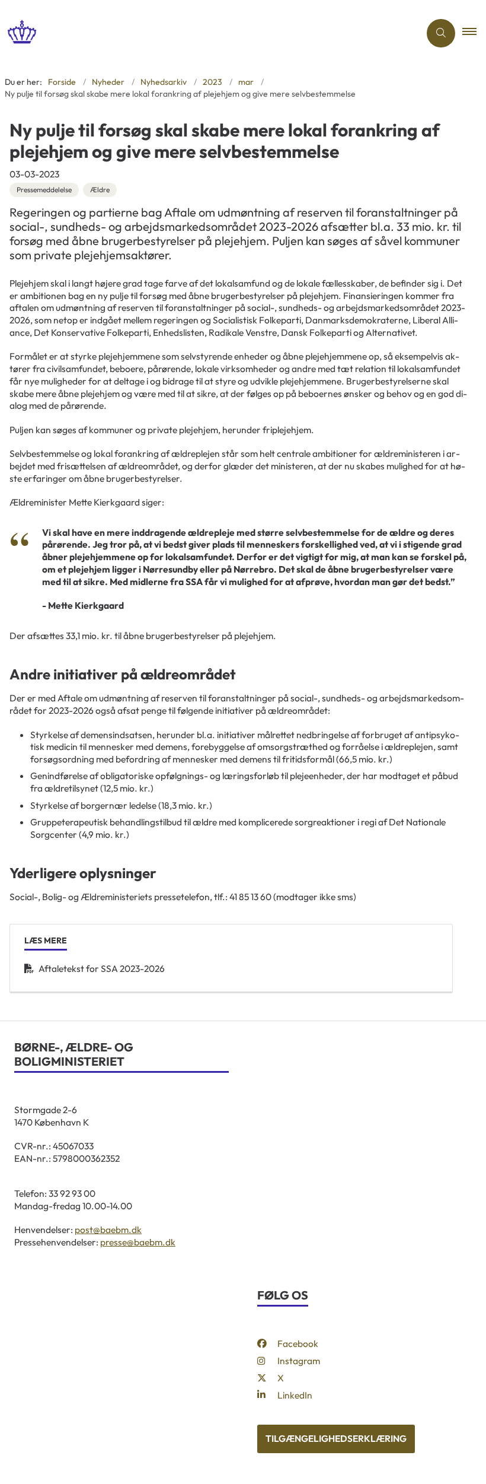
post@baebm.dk (108, 1229)
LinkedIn (294, 1395)
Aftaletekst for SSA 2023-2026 (102, 968)
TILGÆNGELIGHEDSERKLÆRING (336, 1438)
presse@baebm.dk (137, 1242)
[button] (474, 33)
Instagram (298, 1361)
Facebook (297, 1343)
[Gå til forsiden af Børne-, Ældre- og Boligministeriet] (205, 33)
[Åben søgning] (441, 33)
